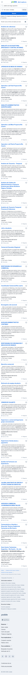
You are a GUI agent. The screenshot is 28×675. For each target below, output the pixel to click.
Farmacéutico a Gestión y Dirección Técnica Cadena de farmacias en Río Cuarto (10, 526)
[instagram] (6, 656)
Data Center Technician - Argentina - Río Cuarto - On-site (11, 548)
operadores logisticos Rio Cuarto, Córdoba (10, 597)
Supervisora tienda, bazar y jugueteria (9, 441)
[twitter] (9, 656)
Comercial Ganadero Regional (10, 247)
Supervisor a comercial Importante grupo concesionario (12, 421)
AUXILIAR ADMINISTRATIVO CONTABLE (10, 323)
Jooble (10, 672)
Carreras (3, 629)
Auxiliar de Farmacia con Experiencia (9, 462)
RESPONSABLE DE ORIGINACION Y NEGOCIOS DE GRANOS (12, 344)
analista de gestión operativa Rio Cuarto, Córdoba (12, 595)
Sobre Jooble (4, 627)
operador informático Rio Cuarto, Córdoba (10, 601)
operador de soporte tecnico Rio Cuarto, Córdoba (12, 591)
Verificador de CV (5, 651)
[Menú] (2, 2)
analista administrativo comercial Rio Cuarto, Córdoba (13, 593)
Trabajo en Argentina (6, 634)
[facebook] (2, 656)
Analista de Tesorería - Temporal (11, 163)
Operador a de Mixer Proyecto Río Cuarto (11, 125)
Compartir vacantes (6, 640)
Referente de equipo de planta (11, 383)
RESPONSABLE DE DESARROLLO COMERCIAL (11, 267)
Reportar (25, 41)
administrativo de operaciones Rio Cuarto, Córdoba (12, 589)
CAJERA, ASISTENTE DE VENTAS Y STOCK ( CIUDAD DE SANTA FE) (12, 483)
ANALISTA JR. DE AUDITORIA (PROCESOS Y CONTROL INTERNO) (12, 46)
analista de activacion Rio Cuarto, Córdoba (11, 587)
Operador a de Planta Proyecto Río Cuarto (12, 145)
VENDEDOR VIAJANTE (8, 402)
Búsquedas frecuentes (7, 577)
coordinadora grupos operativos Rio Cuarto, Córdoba (13, 599)
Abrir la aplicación (23, 2)
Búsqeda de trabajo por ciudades (8, 608)
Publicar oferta (4, 642)
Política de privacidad (6, 666)
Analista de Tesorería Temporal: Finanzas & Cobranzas (11, 208)
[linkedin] (12, 656)
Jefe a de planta (6, 228)
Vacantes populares (5, 606)
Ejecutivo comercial (7, 364)
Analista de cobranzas (8, 26)
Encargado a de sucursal (9, 305)
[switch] (26, 21)
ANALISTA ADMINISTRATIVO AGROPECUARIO (10, 106)
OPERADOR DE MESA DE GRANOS (11, 66)
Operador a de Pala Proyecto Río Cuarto (11, 86)
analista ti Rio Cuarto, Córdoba (8, 583)
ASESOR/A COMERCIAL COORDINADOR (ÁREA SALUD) (10, 504)
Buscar (14, 13)
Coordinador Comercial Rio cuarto (12, 285)
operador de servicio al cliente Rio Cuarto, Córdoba (12, 585)
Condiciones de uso (6, 663)
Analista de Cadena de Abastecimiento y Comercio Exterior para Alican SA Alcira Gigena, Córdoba (10, 185)
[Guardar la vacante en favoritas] (26, 26)
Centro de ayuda (5, 631)
